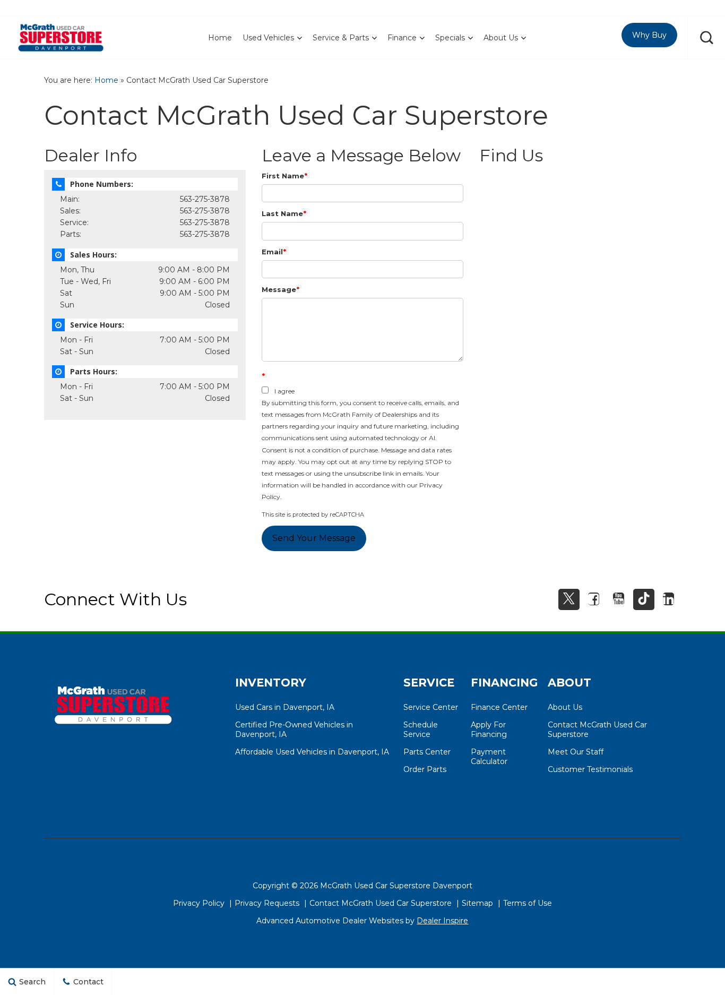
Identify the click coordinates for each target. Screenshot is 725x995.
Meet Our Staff (575, 752)
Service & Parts (341, 37)
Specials (450, 37)
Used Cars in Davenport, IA (284, 707)
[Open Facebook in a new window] (594, 599)
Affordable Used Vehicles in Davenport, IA (312, 752)
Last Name (284, 213)
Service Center (430, 707)
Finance (402, 37)
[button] (706, 37)
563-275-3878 (205, 199)
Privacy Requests (267, 903)
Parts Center (427, 752)
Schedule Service (420, 729)
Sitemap (477, 903)
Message (280, 289)
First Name (284, 175)
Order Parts (424, 769)
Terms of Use (527, 903)
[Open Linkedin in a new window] (668, 599)
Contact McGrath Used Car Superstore (380, 903)
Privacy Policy (199, 903)
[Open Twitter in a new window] (569, 599)
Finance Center (499, 707)
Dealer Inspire (442, 920)
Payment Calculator (489, 756)
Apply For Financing (489, 729)
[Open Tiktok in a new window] (643, 599)
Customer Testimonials (590, 769)
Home (220, 37)
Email (274, 251)
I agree (284, 391)
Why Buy (649, 35)
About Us (501, 37)
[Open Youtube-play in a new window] (618, 599)
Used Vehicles (268, 37)
